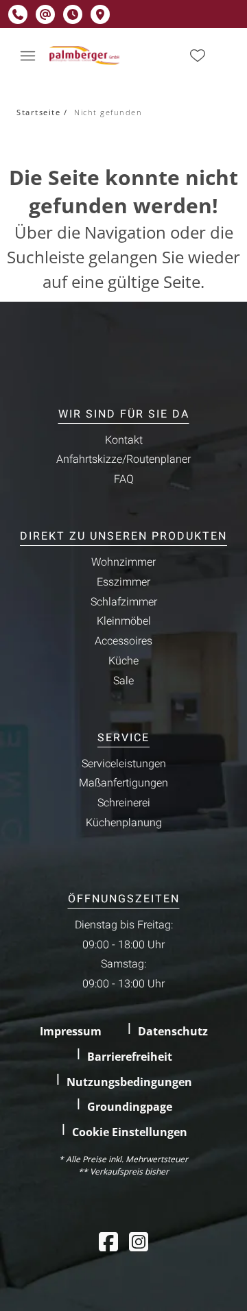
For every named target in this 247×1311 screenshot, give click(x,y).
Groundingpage (129, 1106)
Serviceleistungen (124, 764)
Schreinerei (123, 803)
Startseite (38, 112)
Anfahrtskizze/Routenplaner (123, 459)
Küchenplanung (124, 823)
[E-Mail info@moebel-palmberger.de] (45, 14)
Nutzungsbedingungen (129, 1082)
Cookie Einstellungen (129, 1132)
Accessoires (123, 641)
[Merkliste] (198, 56)
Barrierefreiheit (129, 1056)
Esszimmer (123, 582)
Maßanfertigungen (123, 783)
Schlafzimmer (124, 602)
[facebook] (108, 1241)
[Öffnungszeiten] (72, 14)
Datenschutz (173, 1031)
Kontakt (124, 440)
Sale (123, 681)
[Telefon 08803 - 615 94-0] (17, 14)
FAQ (124, 479)
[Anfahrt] (100, 14)
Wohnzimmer (123, 562)
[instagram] (138, 1241)
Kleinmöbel (124, 621)
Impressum (71, 1031)
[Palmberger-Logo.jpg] (85, 55)
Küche (123, 661)
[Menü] (27, 56)
